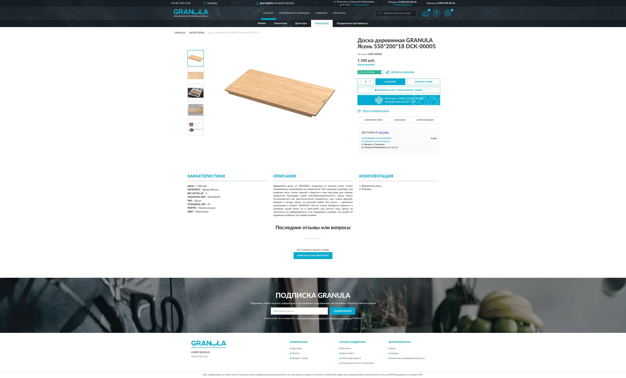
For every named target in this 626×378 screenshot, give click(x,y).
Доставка (297, 348)
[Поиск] (379, 13)
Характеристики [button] (373, 120)
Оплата (296, 353)
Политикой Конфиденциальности (312, 318)
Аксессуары (322, 23)
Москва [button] (383, 132)
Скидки (394, 353)
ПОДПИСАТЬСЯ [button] (342, 311)
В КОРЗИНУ (390, 82)
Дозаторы (301, 23)
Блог (393, 348)
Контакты (339, 13)
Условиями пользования (341, 318)
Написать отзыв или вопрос (313, 256)
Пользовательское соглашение (357, 363)
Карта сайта (347, 353)
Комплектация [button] (425, 120)
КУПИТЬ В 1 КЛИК (423, 82)
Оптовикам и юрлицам (294, 13)
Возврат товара (300, 358)
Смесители (280, 23)
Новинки (321, 13)
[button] (402, 4)
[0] (447, 13)
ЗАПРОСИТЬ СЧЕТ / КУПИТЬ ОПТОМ (400, 90)
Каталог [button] (268, 13)
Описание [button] (399, 120)
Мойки (262, 23)
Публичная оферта (351, 358)
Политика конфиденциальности (408, 358)
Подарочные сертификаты (352, 23)
